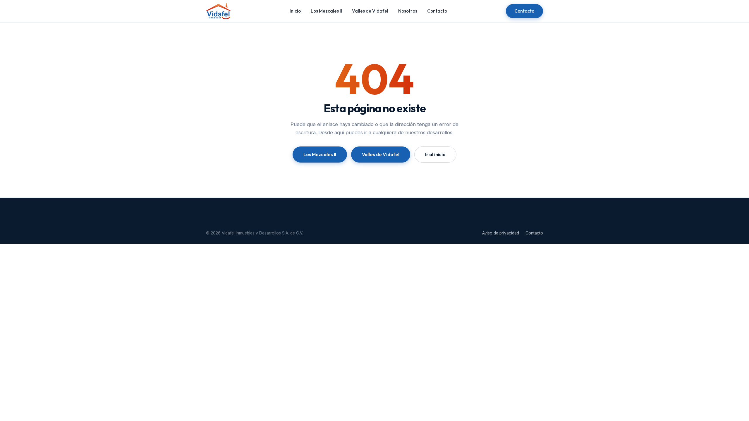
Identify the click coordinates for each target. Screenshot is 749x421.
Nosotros (407, 11)
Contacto (437, 11)
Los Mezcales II (326, 11)
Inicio (295, 11)
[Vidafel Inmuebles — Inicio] (218, 11)
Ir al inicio (435, 154)
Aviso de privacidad (500, 233)
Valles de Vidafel (370, 11)
